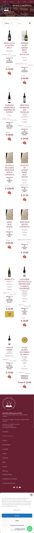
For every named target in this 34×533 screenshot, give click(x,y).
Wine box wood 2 (9, 225)
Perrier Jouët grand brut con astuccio (24, 49)
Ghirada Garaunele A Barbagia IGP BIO (9, 108)
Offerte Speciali (7, 436)
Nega (17, 520)
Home (4, 19)
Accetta (17, 515)
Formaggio (24, 375)
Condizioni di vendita (9, 479)
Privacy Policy (7, 474)
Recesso (5, 471)
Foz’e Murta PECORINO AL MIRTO (24, 351)
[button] (31, 495)
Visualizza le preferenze (17, 525)
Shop (4, 462)
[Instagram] (17, 487)
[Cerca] (30, 23)
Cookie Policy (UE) (8, 483)
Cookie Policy (13, 529)
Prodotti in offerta (9, 59)
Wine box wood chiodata (24, 224)
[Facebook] (14, 487)
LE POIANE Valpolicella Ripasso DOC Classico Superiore (24, 284)
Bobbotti (9, 279)
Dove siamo (6, 445)
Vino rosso (10, 127)
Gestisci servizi (16, 509)
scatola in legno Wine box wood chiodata (9, 170)
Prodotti (5, 432)
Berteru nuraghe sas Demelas (24, 108)
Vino (7, 126)
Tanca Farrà (9, 348)
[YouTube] (20, 487)
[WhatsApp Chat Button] (29, 528)
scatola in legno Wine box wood (24, 171)
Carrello (5, 458)
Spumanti (9, 62)
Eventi (4, 440)
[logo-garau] (6, 8)
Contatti (5, 449)
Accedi (4, 466)
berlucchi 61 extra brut (9, 45)
